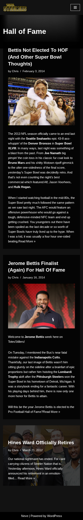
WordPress (54, 516)
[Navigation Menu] (75, 7)
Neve (24, 516)
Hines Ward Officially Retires (41, 442)
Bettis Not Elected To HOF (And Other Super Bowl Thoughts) (38, 56)
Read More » (26, 241)
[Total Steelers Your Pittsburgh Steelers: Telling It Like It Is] (15, 7)
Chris (15, 71)
